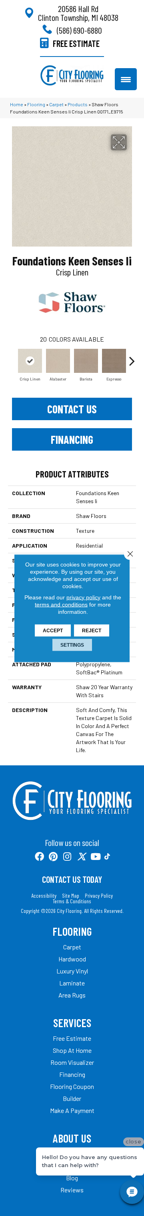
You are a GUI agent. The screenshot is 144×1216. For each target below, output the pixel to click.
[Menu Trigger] (126, 79)
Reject (91, 630)
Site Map (70, 895)
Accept (53, 630)
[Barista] (86, 361)
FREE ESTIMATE (76, 43)
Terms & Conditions (72, 901)
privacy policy (83, 597)
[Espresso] (114, 361)
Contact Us (72, 409)
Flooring (36, 104)
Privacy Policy (99, 895)
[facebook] (39, 857)
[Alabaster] (58, 361)
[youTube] (95, 857)
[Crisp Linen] (30, 361)
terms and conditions (61, 604)
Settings (72, 644)
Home (16, 104)
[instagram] (67, 857)
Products (78, 104)
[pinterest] (53, 857)
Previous (12, 357)
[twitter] (81, 857)
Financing (72, 439)
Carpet (56, 104)
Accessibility (43, 895)
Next (132, 357)
